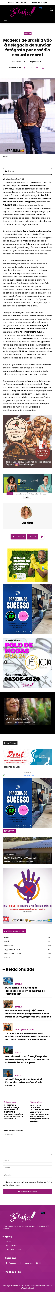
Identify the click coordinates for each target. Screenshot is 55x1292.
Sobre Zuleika (10, 743)
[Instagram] (21, 1263)
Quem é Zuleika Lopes (17, 718)
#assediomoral (20, 494)
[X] (31, 67)
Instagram (28, 1263)
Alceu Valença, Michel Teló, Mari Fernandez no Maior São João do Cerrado (23, 1082)
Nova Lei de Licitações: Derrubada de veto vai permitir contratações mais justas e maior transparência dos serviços (39, 1113)
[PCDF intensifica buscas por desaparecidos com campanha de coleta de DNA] (8, 981)
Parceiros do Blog (12, 766)
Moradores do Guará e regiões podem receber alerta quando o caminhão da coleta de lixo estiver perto (27, 1059)
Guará (18, 1052)
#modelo (43, 494)
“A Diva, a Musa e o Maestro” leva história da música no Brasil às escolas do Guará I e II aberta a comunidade (27, 1036)
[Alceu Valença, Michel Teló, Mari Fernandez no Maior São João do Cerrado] (8, 1073)
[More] (41, 536)
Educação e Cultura (24, 1030)
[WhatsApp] (43, 67)
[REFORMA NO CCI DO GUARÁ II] (27, 850)
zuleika (18, 62)
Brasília (27, 33)
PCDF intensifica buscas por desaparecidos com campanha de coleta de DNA (25, 990)
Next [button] (49, 662)
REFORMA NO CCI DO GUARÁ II (20, 857)
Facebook (13, 1263)
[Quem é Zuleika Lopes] (27, 711)
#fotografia (33, 494)
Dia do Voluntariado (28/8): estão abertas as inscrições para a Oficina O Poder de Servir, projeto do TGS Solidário (28, 1013)
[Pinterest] (37, 67)
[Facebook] (24, 67)
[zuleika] (27, 512)
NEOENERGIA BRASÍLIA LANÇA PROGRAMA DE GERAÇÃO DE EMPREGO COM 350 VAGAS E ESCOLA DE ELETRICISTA (13, 1112)
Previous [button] (6, 662)
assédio (27, 497)
